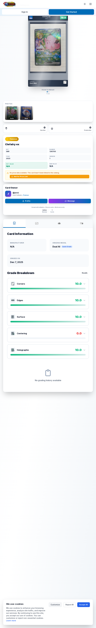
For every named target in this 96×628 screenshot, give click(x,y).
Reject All (70, 605)
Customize (55, 605)
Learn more (11, 620)
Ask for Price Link (21, 176)
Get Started (71, 12)
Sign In (25, 12)
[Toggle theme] (84, 4)
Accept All (83, 605)
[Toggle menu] (90, 4)
